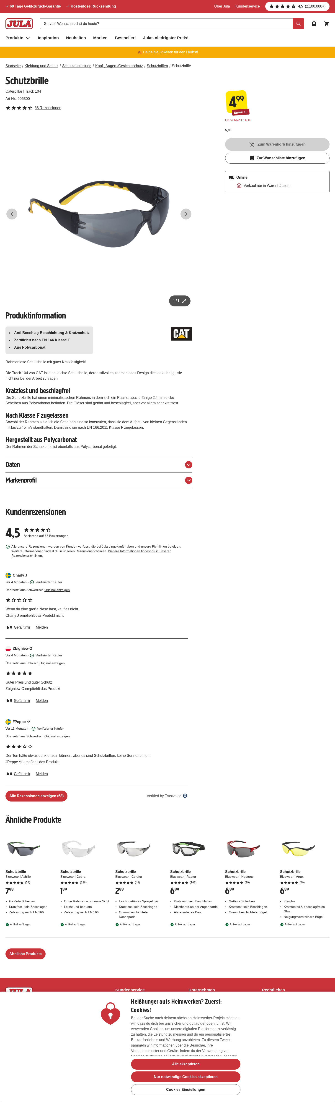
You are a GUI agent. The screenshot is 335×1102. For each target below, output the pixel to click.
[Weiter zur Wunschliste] (314, 23)
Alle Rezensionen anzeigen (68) (36, 796)
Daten (12, 464)
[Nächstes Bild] (185, 214)
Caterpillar (13, 91)
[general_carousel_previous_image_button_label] (11, 214)
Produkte (14, 38)
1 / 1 (176, 301)
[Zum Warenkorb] (326, 23)
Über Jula (222, 6)
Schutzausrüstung (76, 66)
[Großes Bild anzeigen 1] (99, 214)
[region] (167, 1047)
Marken (100, 38)
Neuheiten (76, 38)
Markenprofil (21, 480)
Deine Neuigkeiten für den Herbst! (170, 52)
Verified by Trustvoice (164, 796)
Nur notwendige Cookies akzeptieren (186, 1077)
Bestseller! (125, 38)
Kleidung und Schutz (41, 66)
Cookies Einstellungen (185, 1090)
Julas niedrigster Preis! (165, 38)
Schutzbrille (181, 66)
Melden (42, 627)
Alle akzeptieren (186, 1064)
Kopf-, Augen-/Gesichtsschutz (119, 66)
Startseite (13, 66)
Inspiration (48, 38)
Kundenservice (247, 6)
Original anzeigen (57, 590)
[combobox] (172, 23)
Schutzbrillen (157, 66)
